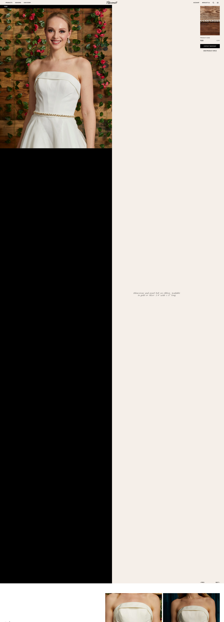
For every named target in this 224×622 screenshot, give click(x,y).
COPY (218, 40)
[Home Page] (112, 2)
